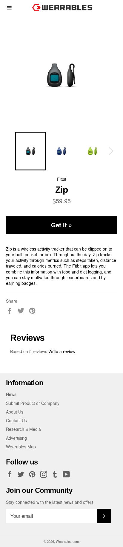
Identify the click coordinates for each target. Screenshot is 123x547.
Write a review (61, 351)
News (11, 394)
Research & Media (23, 429)
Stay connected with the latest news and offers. (50, 502)
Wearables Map (21, 447)
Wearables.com (67, 541)
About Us (14, 412)
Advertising (16, 438)
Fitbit (61, 179)
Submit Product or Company (32, 403)
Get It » (61, 224)
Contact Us (16, 420)
